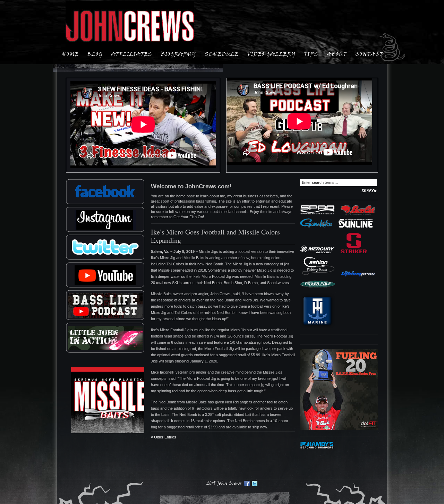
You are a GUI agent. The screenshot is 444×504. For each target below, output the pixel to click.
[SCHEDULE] (222, 53)
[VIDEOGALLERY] (271, 53)
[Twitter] (254, 483)
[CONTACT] (369, 53)
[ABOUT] (337, 53)
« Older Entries (163, 437)
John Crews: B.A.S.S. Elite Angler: (130, 26)
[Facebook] (247, 483)
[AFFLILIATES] (131, 53)
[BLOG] (95, 53)
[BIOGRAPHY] (178, 53)
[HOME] (70, 53)
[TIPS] (311, 53)
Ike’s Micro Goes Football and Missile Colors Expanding (215, 236)
